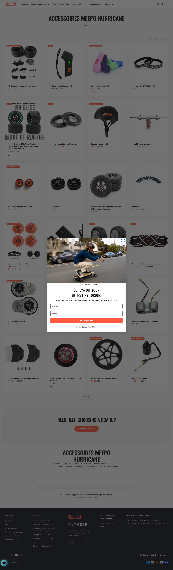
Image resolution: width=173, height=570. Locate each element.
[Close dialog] (123, 240)
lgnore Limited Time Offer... (86, 327)
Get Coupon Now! (86, 320)
